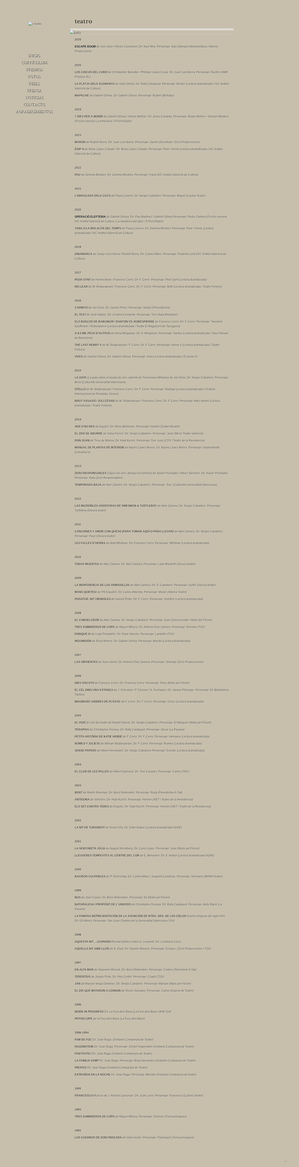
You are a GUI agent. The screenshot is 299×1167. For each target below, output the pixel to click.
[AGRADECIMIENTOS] (35, 111)
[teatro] (75, 32)
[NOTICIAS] (35, 97)
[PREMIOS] (35, 69)
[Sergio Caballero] (35, 24)
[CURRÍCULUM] (35, 62)
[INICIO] (35, 55)
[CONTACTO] (35, 104)
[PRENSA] (35, 90)
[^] (286, 1161)
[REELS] (35, 83)
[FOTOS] (35, 76)
